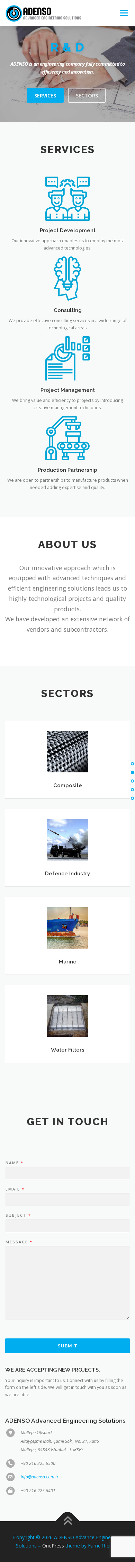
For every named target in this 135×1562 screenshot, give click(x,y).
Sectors (87, 95)
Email (15, 1189)
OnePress (53, 1545)
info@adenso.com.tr (39, 1477)
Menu (123, 13)
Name (14, 1162)
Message (19, 1242)
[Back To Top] (67, 1521)
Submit (68, 1346)
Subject (18, 1215)
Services (45, 95)
